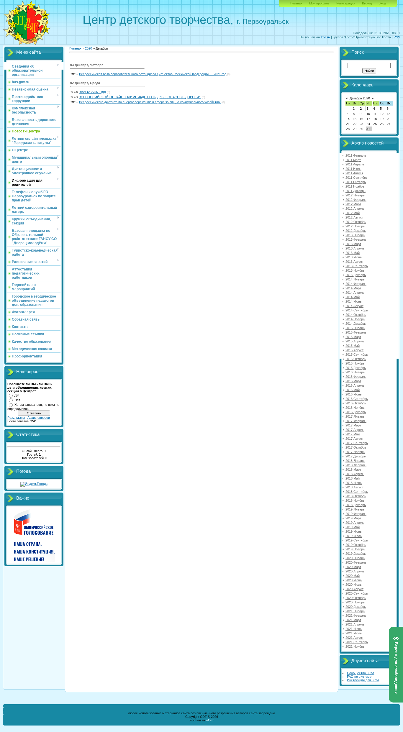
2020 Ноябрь (355, 602)
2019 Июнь (353, 531)
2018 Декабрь (355, 505)
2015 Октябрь (355, 359)
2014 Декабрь (355, 323)
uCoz (210, 720)
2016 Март (353, 381)
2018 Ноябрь (355, 500)
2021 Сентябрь (356, 642)
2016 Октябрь (355, 403)
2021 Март (353, 620)
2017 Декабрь (355, 456)
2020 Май (352, 575)
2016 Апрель (354, 385)
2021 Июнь (353, 629)
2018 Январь (355, 460)
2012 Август (354, 217)
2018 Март (353, 469)
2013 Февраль (355, 239)
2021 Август (354, 637)
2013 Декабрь (355, 275)
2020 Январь (355, 558)
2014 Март (353, 288)
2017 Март (353, 425)
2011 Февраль (355, 155)
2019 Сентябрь (356, 540)
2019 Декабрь (355, 553)
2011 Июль (353, 168)
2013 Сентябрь (356, 266)
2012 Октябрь (355, 222)
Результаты (16, 417)
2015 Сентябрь (356, 354)
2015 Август (354, 350)
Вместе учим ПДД (92, 92)
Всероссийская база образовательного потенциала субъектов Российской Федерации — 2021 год (152, 74)
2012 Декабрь (355, 230)
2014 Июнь (353, 301)
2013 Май (352, 253)
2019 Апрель (354, 522)
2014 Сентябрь (356, 310)
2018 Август (354, 487)
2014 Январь (355, 279)
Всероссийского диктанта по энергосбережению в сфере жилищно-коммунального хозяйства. (150, 102)
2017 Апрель (354, 429)
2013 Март (353, 244)
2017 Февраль (355, 421)
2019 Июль (353, 536)
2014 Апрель (354, 292)
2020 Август (354, 589)
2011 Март (353, 160)
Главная (296, 3)
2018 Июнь (353, 483)
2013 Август (354, 261)
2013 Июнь (353, 257)
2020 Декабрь (355, 606)
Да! (16, 395)
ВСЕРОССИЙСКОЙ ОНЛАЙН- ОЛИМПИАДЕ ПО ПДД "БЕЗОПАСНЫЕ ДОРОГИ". (140, 97)
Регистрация (345, 3)
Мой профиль (319, 3)
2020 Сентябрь (356, 593)
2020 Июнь (353, 580)
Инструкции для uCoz (363, 680)
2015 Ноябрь (355, 363)
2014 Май (352, 297)
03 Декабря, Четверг (86, 65)
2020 (88, 48)
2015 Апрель (354, 341)
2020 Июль (353, 584)
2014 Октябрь (355, 314)
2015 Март (353, 337)
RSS (397, 37)
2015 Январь (355, 328)
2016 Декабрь (355, 412)
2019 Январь (355, 509)
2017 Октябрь (355, 447)
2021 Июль (353, 633)
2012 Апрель (354, 208)
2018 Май (352, 478)
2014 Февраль (355, 283)
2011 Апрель (354, 164)
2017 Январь (355, 416)
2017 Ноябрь (355, 452)
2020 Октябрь (355, 598)
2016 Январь (355, 372)
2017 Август (354, 438)
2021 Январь (355, 611)
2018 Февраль (355, 465)
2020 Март (353, 567)
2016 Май (352, 390)
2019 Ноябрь (355, 549)
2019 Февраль (355, 514)
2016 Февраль (355, 376)
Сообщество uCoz (360, 673)
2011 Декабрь (355, 191)
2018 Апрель (354, 474)
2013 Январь (355, 235)
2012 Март (353, 204)
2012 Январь (355, 195)
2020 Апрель (354, 571)
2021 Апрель (354, 624)
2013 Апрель (354, 248)
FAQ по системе (359, 676)
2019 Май (352, 527)
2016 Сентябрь (356, 399)
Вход (382, 3)
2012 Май (352, 213)
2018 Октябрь (355, 496)
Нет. (17, 400)
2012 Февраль (355, 199)
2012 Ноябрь (355, 226)
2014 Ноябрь (355, 319)
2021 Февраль (355, 615)
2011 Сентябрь (356, 177)
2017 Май (352, 434)
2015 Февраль (355, 332)
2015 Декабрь (355, 368)
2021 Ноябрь (355, 646)
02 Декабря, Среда (85, 83)
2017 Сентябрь (356, 443)
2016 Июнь (353, 394)
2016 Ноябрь (355, 407)
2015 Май (352, 345)
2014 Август (354, 306)
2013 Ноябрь (355, 270)
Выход (367, 3)
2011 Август (354, 173)
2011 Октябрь (355, 182)
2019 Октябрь (355, 544)
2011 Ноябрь (354, 186)
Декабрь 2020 (360, 98)
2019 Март (353, 518)
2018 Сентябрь (356, 491)
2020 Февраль (355, 562)
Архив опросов (38, 417)
